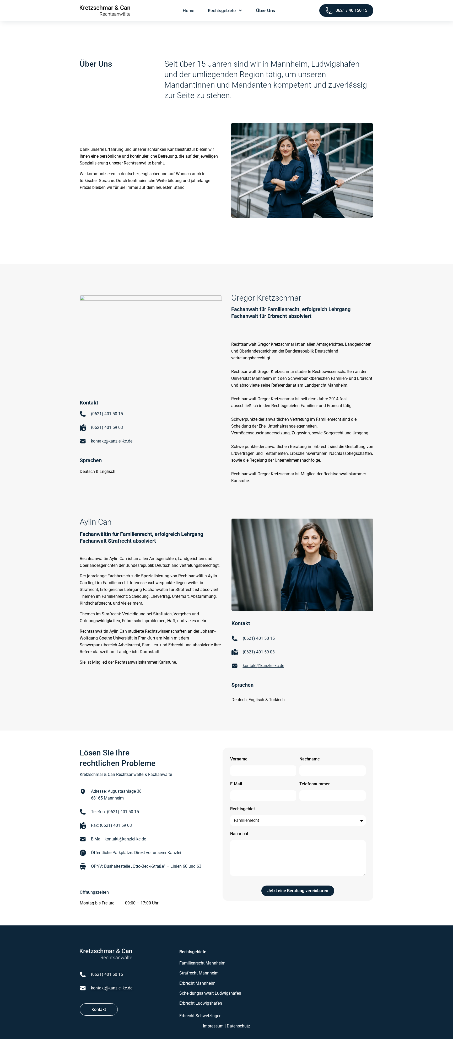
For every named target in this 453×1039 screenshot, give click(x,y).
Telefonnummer (314, 783)
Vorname (238, 758)
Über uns (265, 10)
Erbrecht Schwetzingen (200, 1015)
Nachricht (239, 833)
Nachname (309, 758)
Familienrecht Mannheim (202, 963)
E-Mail (236, 783)
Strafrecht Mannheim (199, 973)
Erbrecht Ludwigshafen (200, 1003)
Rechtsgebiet (242, 808)
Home (188, 10)
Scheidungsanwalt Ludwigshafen (210, 993)
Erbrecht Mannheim (197, 983)
